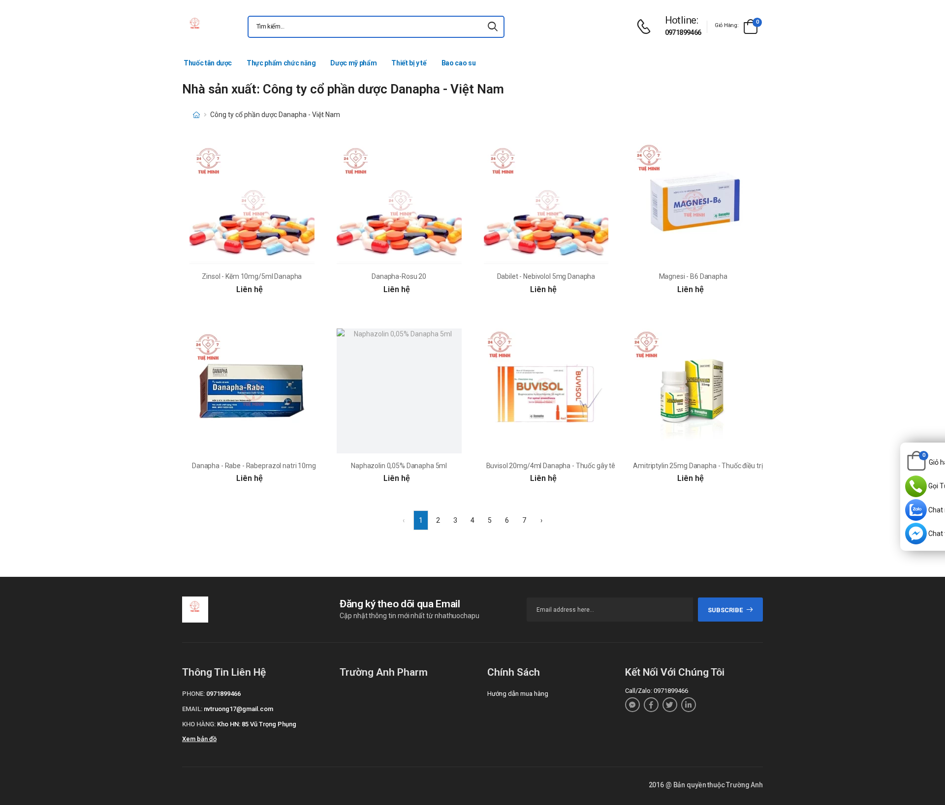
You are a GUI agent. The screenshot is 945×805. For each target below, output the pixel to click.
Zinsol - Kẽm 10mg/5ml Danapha (252, 276)
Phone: (193, 693)
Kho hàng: (199, 724)
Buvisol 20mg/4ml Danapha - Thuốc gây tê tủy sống (564, 466)
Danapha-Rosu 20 (399, 276)
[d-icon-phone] (646, 26)
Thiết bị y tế (408, 63)
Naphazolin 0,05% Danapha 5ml (399, 466)
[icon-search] (492, 27)
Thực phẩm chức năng (281, 63)
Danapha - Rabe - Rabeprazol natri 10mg (254, 466)
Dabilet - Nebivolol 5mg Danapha (546, 276)
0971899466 (683, 32)
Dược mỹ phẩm (353, 63)
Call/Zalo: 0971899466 (656, 690)
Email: (192, 709)
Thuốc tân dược (208, 63)
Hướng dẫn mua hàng (517, 693)
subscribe (725, 610)
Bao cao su (458, 63)
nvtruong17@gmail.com (238, 709)
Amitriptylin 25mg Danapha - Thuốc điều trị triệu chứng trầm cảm (731, 466)
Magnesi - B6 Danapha (693, 276)
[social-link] (632, 704)
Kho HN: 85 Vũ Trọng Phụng (256, 724)
